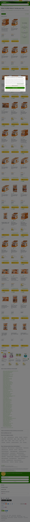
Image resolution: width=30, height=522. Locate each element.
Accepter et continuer (15, 87)
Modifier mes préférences (15, 85)
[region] (15, 84)
